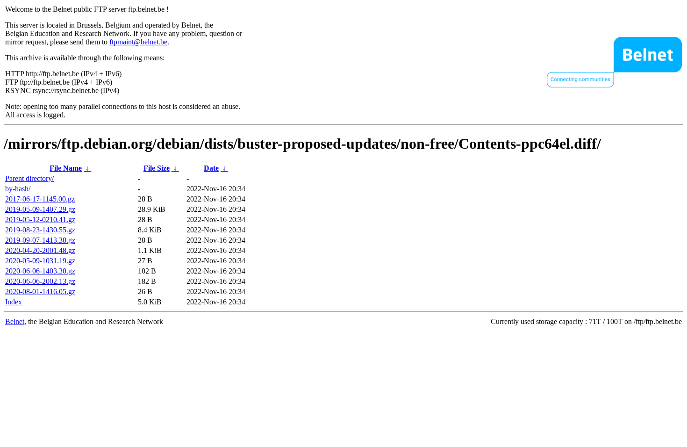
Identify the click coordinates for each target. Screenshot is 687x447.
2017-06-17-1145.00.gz (40, 199)
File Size (156, 168)
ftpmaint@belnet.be (138, 42)
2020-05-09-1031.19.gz (40, 261)
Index (13, 302)
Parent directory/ (29, 178)
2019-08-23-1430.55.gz (40, 230)
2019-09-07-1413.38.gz (40, 240)
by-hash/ (17, 189)
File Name (66, 168)
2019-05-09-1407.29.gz (40, 209)
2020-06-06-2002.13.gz (40, 281)
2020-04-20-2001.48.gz (40, 250)
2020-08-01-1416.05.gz (40, 292)
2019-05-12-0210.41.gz (40, 220)
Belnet (14, 321)
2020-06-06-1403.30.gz (40, 271)
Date (211, 168)
